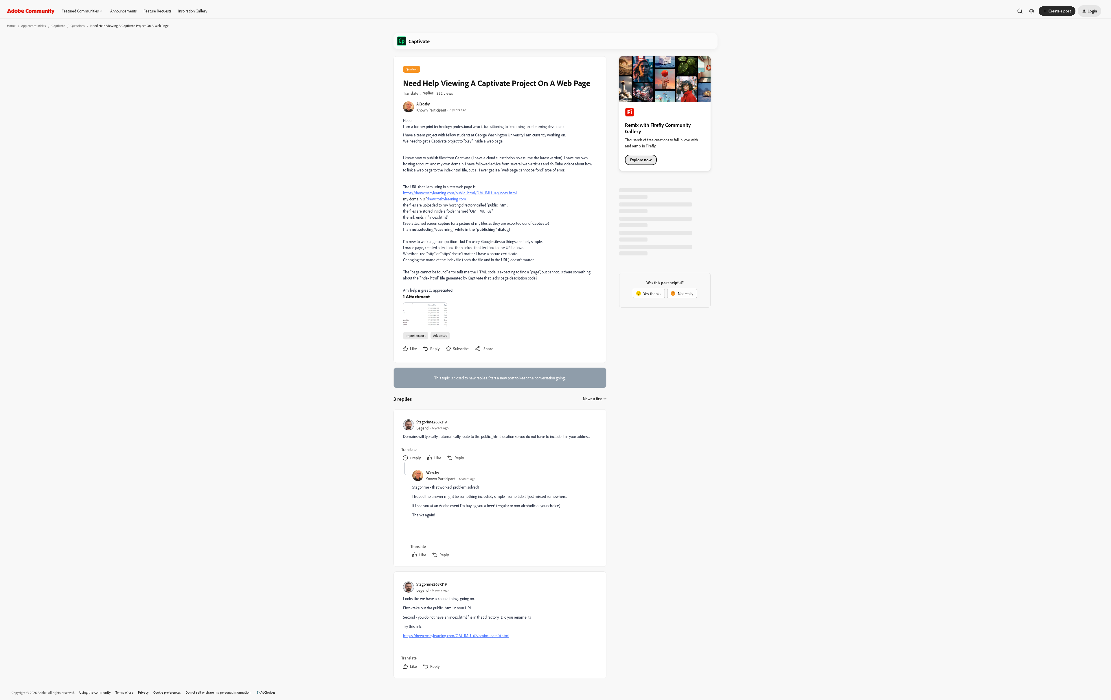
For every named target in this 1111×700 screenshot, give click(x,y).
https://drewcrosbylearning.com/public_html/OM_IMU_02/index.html (460, 192)
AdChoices (267, 692)
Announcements (123, 10)
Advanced (440, 335)
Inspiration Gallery (192, 10)
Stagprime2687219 (431, 421)
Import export (416, 335)
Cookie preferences (167, 692)
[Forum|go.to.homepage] (31, 11)
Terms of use (124, 692)
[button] (1057, 11)
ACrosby (423, 103)
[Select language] (1031, 11)
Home (11, 25)
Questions (78, 25)
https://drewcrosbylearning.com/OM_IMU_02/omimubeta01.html (456, 635)
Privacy (143, 692)
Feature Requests (157, 10)
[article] (499, 441)
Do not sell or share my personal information (218, 692)
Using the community (95, 692)
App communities (33, 25)
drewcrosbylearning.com (446, 198)
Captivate (58, 25)
